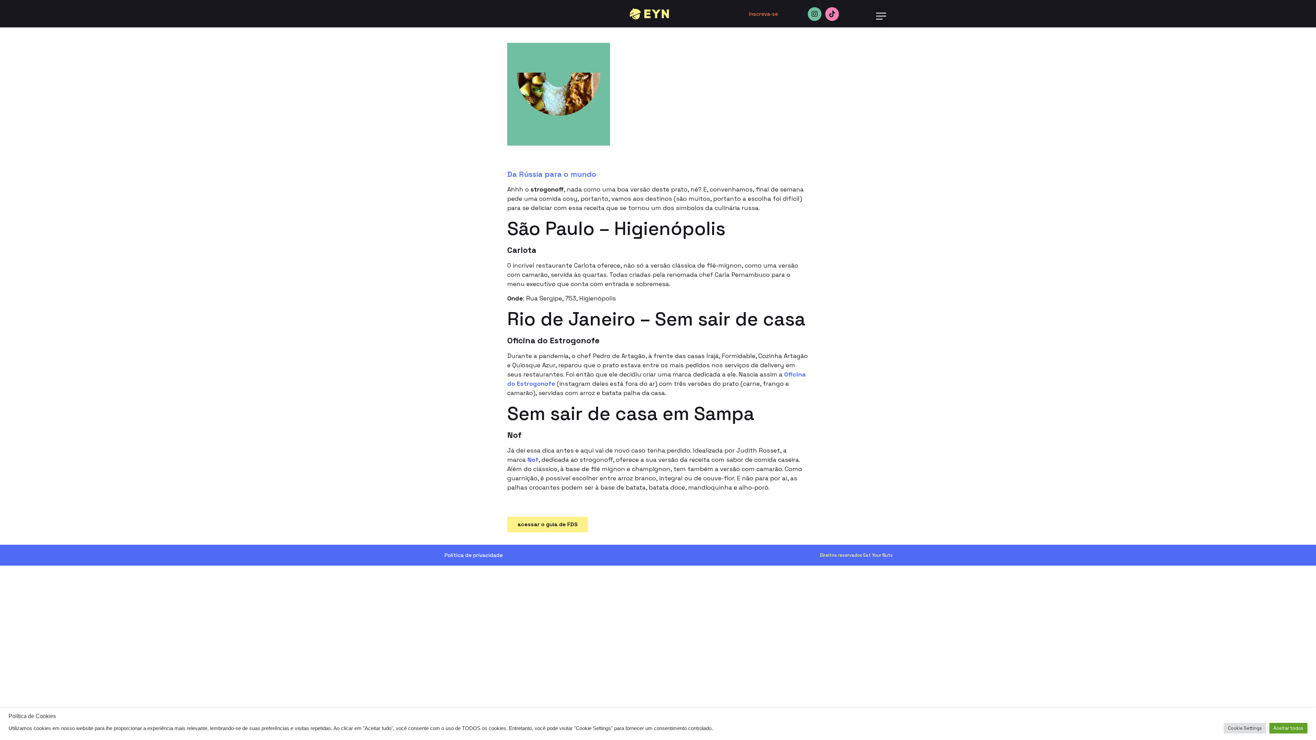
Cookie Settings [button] (1245, 728)
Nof (532, 460)
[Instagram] (814, 14)
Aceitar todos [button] (1288, 728)
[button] (881, 16)
